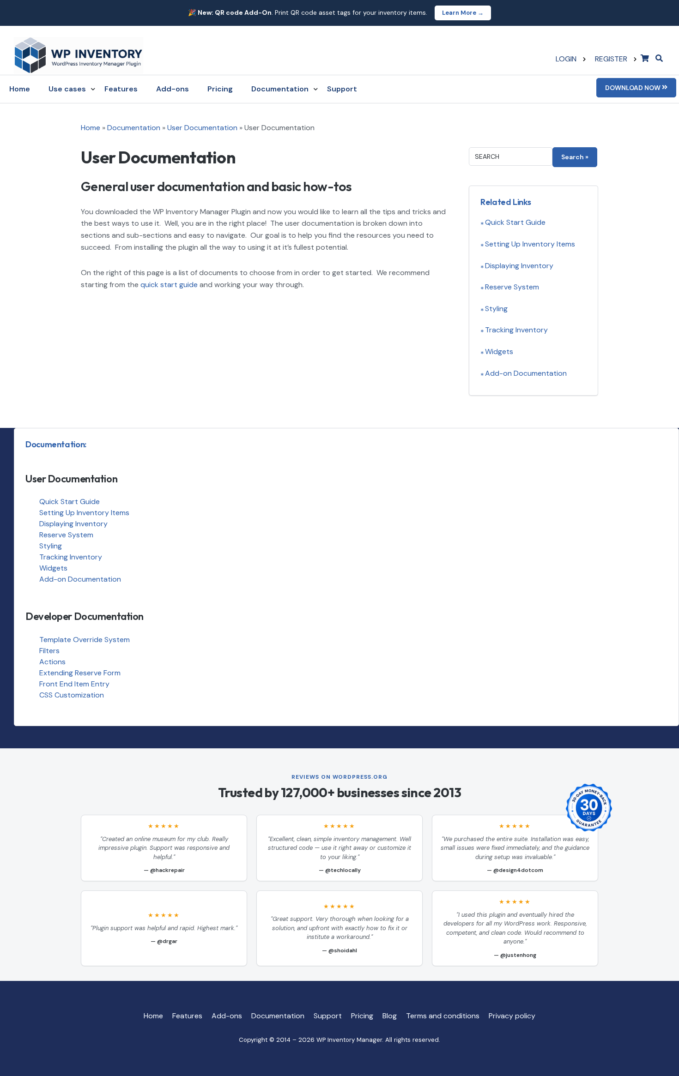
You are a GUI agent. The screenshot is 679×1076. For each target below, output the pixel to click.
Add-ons (172, 89)
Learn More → (463, 13)
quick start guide (169, 284)
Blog (389, 1016)
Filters (49, 650)
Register (611, 59)
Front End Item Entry (74, 684)
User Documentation (202, 127)
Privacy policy (512, 1016)
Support (342, 89)
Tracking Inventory (516, 330)
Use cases (67, 89)
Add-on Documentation (526, 373)
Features (121, 89)
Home (19, 89)
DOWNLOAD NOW (633, 88)
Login (566, 59)
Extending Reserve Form (80, 673)
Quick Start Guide (515, 222)
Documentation (280, 89)
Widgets (499, 351)
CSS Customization (71, 695)
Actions (52, 662)
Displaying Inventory (519, 266)
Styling (496, 308)
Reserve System (512, 287)
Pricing (220, 89)
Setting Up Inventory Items (530, 244)
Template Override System (84, 639)
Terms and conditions (442, 1016)
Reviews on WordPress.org (339, 777)
